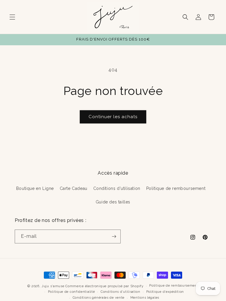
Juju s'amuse (52, 286)
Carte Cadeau (73, 188)
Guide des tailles (113, 202)
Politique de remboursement (176, 188)
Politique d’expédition (165, 292)
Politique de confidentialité (71, 292)
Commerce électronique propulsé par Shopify (104, 286)
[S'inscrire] (113, 236)
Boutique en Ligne (35, 188)
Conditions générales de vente (98, 298)
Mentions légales (144, 298)
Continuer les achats (113, 116)
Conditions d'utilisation (116, 188)
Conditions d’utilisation (120, 292)
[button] (12, 17)
